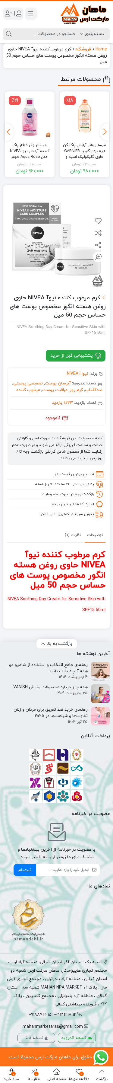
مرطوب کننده (28, 390)
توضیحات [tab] (95, 535)
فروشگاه (83, 49)
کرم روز (76, 390)
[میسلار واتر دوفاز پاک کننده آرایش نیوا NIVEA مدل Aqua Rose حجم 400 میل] (29, 116)
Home (101, 49)
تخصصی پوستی (28, 383)
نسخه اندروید (74, 1038)
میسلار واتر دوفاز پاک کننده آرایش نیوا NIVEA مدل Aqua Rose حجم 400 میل (29, 148)
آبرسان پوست (58, 383)
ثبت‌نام (24, 870)
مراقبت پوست (54, 390)
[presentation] (104, 132)
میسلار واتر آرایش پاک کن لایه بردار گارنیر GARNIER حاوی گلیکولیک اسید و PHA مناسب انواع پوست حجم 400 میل (84, 148)
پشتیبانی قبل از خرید (72, 355)
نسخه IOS (35, 1038)
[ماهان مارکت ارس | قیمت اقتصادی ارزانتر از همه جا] (85, 13)
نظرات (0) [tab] (73, 535)
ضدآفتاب (93, 390)
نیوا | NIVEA (77, 374)
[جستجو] (9, 34)
